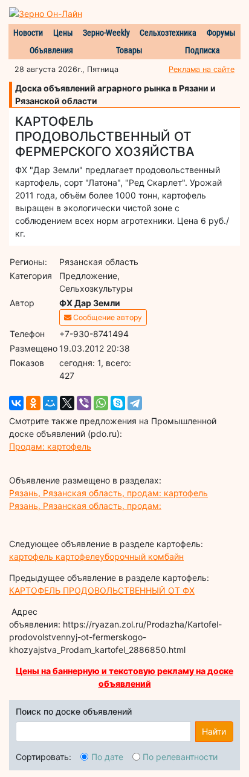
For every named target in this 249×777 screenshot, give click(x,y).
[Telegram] (135, 403)
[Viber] (84, 403)
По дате (107, 757)
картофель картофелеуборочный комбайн (96, 556)
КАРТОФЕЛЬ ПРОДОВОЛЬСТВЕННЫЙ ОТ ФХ (102, 590)
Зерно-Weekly (106, 33)
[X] (67, 403)
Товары (129, 50)
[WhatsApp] (101, 403)
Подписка (202, 50)
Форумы (221, 33)
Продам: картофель (50, 446)
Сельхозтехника (168, 33)
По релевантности (180, 757)
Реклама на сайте (201, 69)
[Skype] (118, 403)
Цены (63, 33)
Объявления (51, 50)
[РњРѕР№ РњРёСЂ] (50, 403)
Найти (214, 731)
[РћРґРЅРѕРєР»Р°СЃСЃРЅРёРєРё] (33, 403)
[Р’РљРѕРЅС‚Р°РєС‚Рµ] (16, 403)
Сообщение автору (106, 317)
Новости (28, 33)
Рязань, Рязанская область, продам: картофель (108, 493)
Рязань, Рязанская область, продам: (85, 505)
